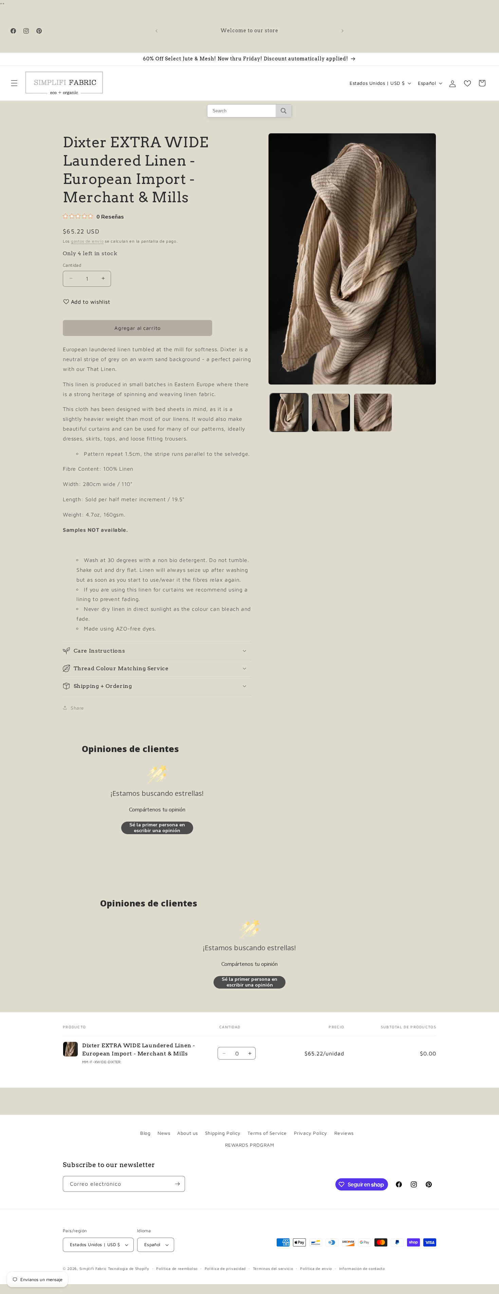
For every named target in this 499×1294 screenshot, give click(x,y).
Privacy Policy (310, 1133)
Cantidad (72, 264)
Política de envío (316, 1268)
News (164, 1133)
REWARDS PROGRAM (249, 1145)
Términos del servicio (273, 1268)
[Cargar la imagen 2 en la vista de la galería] (331, 412)
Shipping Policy (223, 1133)
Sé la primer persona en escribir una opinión (157, 827)
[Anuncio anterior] (156, 30)
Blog (145, 1133)
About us (187, 1133)
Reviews (344, 1133)
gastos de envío (87, 241)
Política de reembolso (177, 1268)
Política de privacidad (225, 1268)
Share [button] (77, 707)
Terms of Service (267, 1133)
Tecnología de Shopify (128, 1268)
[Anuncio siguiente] (342, 30)
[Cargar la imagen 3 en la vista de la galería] (373, 412)
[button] (14, 83)
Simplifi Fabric (93, 1268)
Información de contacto (362, 1268)
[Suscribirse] (177, 1184)
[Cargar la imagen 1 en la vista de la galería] (289, 412)
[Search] (284, 111)
